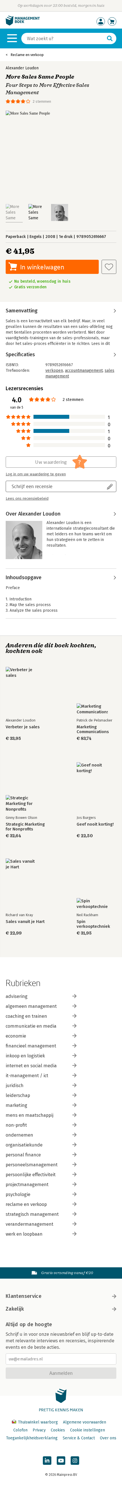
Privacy (39, 1430)
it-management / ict (27, 1075)
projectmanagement (27, 1184)
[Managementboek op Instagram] (75, 1460)
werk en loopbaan (24, 1234)
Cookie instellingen (87, 1430)
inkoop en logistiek (25, 1055)
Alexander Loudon (22, 68)
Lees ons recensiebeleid (27, 498)
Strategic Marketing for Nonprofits (25, 827)
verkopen (54, 370)
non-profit (16, 1125)
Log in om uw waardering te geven (36, 474)
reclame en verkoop (26, 1204)
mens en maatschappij (29, 1115)
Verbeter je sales (23, 727)
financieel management (31, 1046)
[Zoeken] (110, 38)
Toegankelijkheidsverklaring (32, 1438)
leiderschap (18, 1095)
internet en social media (31, 1065)
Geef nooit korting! (95, 824)
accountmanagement (84, 370)
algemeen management (31, 1006)
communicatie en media (31, 1026)
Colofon (20, 1430)
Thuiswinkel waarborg (38, 1422)
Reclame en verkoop (27, 55)
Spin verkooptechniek (93, 924)
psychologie (18, 1194)
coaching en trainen (26, 1016)
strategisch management (32, 1214)
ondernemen (19, 1135)
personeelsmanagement (32, 1164)
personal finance (23, 1155)
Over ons (108, 1438)
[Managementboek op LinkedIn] (47, 1460)
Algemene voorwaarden (84, 1422)
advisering (17, 996)
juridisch (15, 1085)
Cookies (58, 1430)
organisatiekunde (24, 1145)
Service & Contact (79, 1438)
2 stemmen (42, 101)
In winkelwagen (42, 267)
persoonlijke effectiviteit (31, 1174)
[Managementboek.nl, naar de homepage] (23, 24)
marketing (16, 1105)
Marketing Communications (93, 729)
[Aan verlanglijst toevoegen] (109, 267)
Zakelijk (15, 1309)
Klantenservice (23, 1296)
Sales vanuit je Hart (25, 921)
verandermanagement (29, 1224)
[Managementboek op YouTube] (61, 1460)
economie (16, 1036)
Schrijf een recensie (32, 486)
